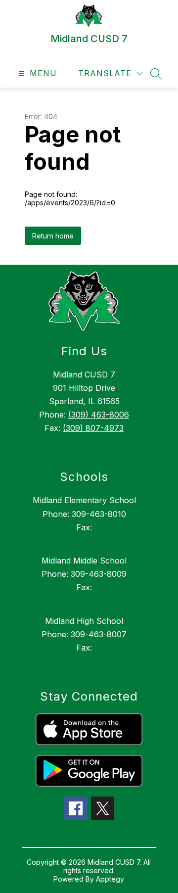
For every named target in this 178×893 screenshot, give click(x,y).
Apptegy (110, 879)
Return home (53, 236)
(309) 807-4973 (93, 428)
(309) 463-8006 (98, 415)
